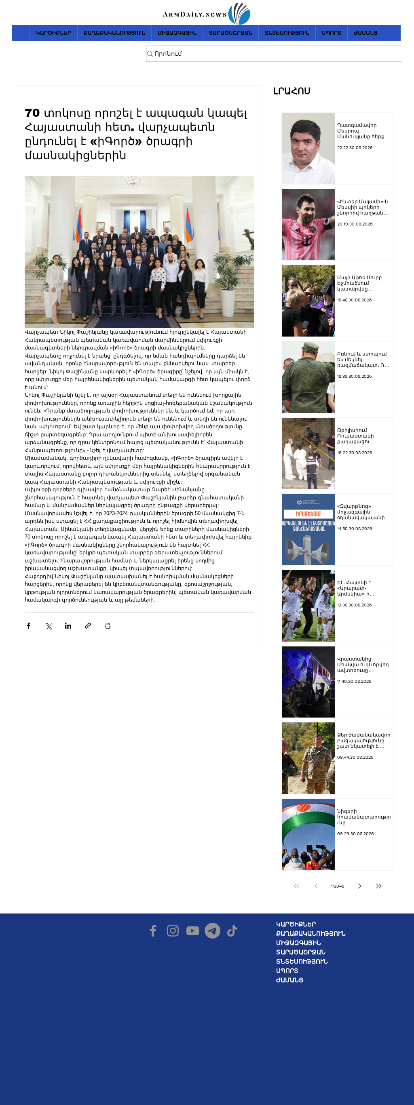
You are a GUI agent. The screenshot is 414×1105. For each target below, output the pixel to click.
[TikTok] (232, 931)
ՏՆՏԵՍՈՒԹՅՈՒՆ (302, 961)
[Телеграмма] (212, 931)
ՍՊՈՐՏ (287, 970)
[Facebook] (153, 931)
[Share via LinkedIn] (68, 625)
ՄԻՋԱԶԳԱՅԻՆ (298, 942)
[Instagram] (173, 931)
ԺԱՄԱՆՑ (289, 980)
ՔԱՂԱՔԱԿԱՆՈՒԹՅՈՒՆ (311, 933)
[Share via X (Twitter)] (48, 625)
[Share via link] (88, 625)
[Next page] (359, 886)
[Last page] (379, 886)
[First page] (296, 886)
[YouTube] (193, 931)
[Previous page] (315, 886)
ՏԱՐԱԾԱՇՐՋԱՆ (300, 952)
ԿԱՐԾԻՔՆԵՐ (296, 924)
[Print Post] (108, 625)
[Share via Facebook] (28, 625)
